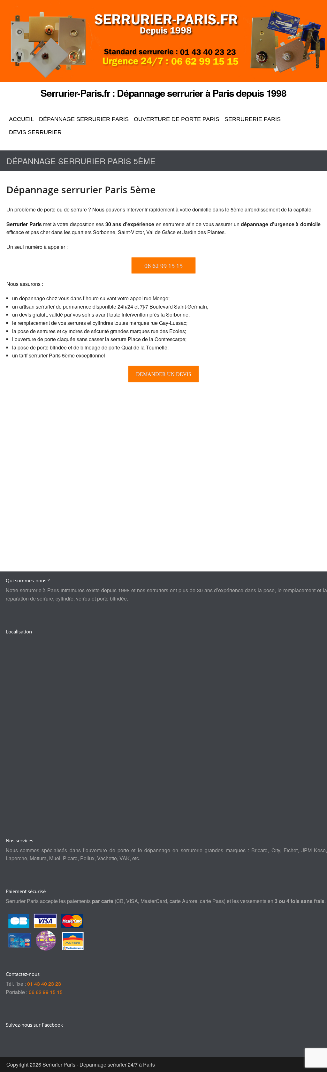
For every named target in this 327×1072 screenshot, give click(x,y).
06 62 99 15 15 (46, 992)
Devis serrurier (35, 132)
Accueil (21, 119)
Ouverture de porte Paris (176, 119)
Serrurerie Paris (252, 119)
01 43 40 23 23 (44, 983)
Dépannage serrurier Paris (84, 119)
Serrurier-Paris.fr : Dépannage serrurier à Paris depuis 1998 (163, 93)
